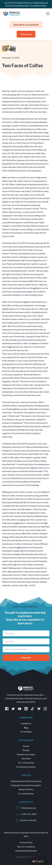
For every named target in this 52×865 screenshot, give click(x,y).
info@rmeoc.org (28, 808)
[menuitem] (26, 723)
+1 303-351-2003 (28, 814)
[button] (47, 13)
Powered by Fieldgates (26, 857)
